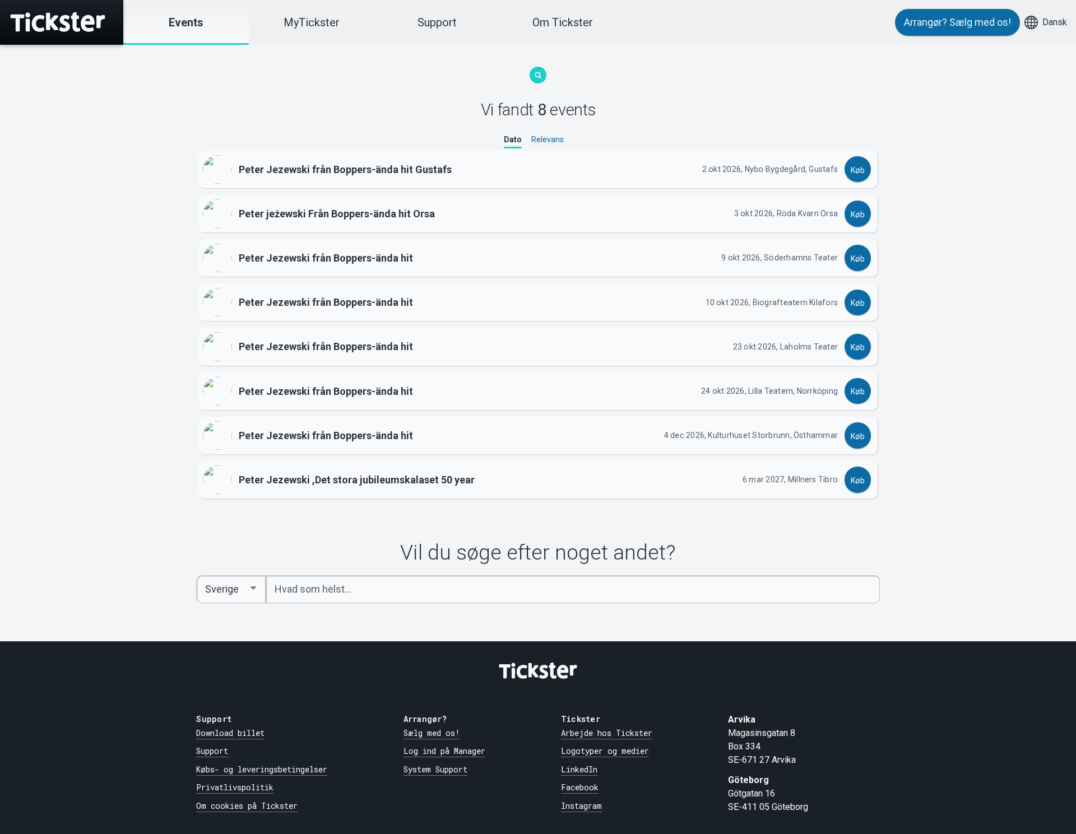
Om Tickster (562, 22)
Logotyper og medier (605, 751)
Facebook (580, 787)
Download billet (230, 733)
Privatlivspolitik (234, 787)
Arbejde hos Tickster (606, 733)
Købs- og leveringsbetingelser (261, 769)
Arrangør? (957, 22)
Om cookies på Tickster (247, 805)
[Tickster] (61, 22)
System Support (435, 769)
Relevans (547, 139)
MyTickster (312, 22)
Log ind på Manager (444, 751)
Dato (513, 139)
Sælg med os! (432, 733)
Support (437, 22)
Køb (858, 170)
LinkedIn (579, 769)
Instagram (581, 805)
